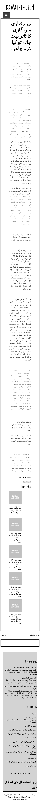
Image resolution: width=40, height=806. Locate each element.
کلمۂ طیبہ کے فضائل (29, 678)
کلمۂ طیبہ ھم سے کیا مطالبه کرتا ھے (24, 667)
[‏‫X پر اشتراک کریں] (26, 482)
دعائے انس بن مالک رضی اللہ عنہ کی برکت (21, 734)
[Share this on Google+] (20, 477)
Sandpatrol (17, 797)
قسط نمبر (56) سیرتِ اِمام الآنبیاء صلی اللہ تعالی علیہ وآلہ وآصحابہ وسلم (15, 537)
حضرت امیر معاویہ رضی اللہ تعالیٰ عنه (22, 730)
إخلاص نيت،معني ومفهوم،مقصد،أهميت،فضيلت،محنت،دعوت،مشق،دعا (20, 719)
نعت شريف (32, 758)
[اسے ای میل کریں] (30, 482)
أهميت (34, 713)
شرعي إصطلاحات (29, 738)
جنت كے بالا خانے (30, 726)
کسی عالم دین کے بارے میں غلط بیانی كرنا (21, 762)
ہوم (20, 635)
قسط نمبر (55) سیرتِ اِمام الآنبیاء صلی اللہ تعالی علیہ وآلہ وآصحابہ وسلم (15, 591)
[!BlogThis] (28, 482)
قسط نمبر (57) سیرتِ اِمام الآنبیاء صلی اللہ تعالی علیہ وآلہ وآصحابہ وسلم (15, 618)
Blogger (14, 773)
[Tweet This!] (23, 477)
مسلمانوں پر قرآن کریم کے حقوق (24, 742)
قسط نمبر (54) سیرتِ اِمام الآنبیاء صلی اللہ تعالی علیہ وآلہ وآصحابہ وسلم (15, 564)
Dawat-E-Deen (20, 7)
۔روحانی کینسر (30, 766)
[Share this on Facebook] (26, 477)
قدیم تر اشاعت (33, 635)
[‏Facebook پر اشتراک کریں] (24, 482)
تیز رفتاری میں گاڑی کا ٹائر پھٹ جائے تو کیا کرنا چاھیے (21, 35)
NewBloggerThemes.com (20, 799)
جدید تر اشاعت (6, 635)
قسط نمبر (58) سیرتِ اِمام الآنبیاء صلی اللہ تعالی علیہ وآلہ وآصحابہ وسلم (15, 510)
